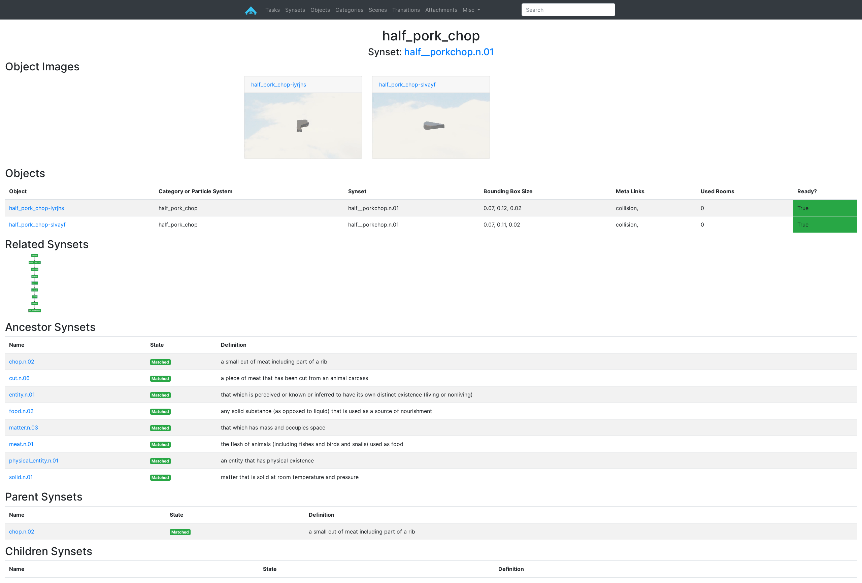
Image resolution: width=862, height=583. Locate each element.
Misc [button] (469, 9)
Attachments (441, 9)
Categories (349, 9)
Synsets (295, 9)
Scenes (378, 9)
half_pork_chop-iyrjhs (278, 84)
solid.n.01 (21, 477)
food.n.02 (21, 411)
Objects (320, 9)
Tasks (272, 9)
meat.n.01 (21, 444)
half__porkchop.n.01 (449, 52)
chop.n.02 (21, 361)
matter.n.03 (23, 427)
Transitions (406, 9)
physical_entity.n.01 (33, 460)
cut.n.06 (19, 378)
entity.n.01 (22, 394)
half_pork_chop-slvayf (407, 84)
